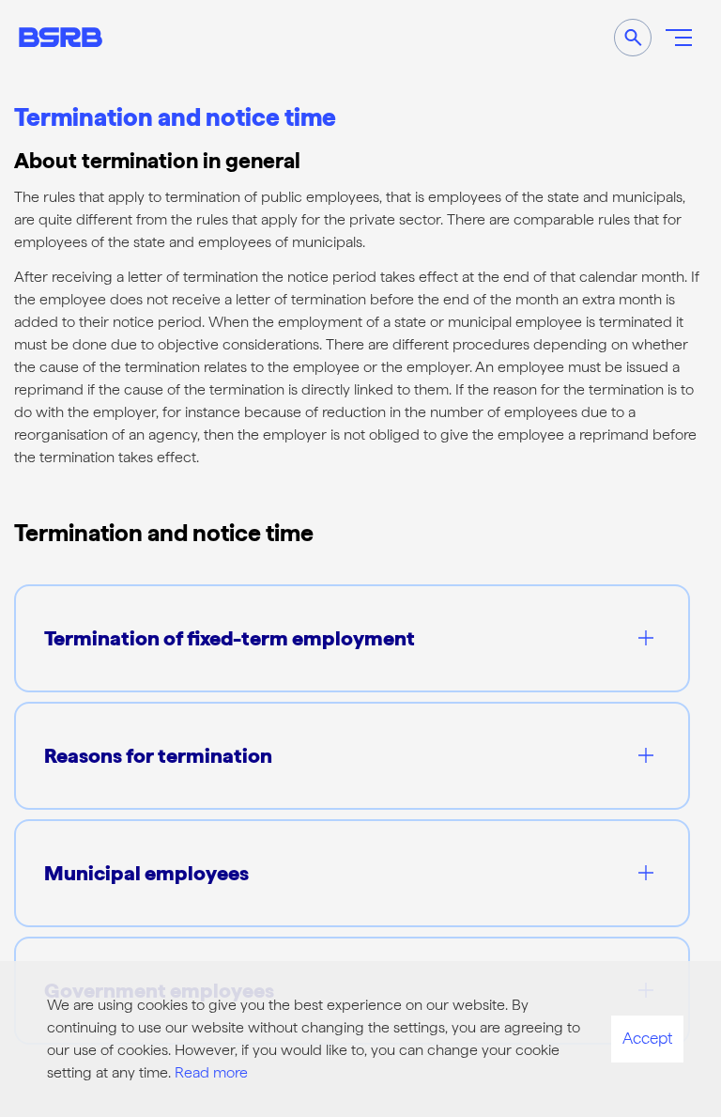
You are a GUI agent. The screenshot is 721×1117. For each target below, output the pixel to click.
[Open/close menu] (679, 37)
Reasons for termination (158, 755)
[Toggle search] (633, 37)
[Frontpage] (60, 37)
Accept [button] (647, 1038)
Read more (211, 1072)
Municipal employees (146, 873)
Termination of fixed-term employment (229, 638)
